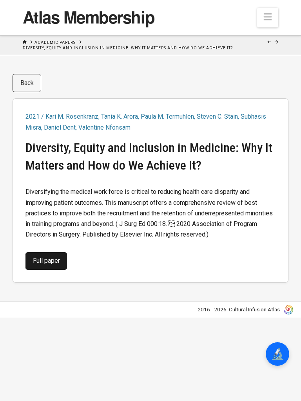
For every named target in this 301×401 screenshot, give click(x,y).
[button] (267, 17)
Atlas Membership (88, 17)
